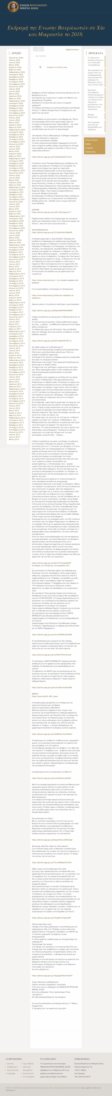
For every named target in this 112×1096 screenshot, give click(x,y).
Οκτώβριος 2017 (16, 312)
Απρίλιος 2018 (15, 298)
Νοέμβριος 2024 (16, 108)
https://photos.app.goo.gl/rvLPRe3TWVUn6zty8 (51, 655)
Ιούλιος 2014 (14, 406)
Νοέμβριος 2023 (16, 137)
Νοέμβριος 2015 (16, 367)
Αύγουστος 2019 (16, 259)
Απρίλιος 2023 (15, 154)
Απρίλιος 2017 (15, 326)
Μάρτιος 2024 (15, 127)
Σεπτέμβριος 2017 (17, 314)
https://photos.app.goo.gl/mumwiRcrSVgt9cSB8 (52, 687)
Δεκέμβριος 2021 (16, 192)
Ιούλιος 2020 (14, 233)
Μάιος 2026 (14, 65)
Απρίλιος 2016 (15, 355)
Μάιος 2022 (14, 180)
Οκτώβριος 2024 (16, 110)
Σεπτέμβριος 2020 (17, 228)
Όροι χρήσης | (87, 1088)
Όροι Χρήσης (28, 1064)
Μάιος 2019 (14, 266)
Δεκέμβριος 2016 (16, 336)
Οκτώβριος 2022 (16, 168)
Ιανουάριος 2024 (16, 132)
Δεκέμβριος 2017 (16, 307)
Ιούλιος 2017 (14, 319)
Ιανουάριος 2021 (16, 218)
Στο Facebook (29, 1077)
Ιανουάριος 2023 (16, 161)
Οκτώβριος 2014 (16, 398)
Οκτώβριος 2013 (16, 427)
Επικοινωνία (28, 1073)
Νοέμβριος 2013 (16, 425)
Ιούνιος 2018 (14, 293)
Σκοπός (10, 1064)
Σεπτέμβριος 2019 (17, 257)
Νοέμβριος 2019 (16, 252)
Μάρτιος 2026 (15, 70)
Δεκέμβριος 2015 (16, 365)
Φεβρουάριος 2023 (17, 158)
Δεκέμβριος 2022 (16, 163)
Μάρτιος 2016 (15, 358)
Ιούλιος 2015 (14, 377)
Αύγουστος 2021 (16, 202)
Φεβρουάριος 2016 (17, 360)
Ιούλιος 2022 (14, 175)
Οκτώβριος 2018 (16, 283)
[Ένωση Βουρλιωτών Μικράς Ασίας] (27, 6)
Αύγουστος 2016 (16, 346)
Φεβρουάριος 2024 (17, 130)
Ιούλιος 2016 (14, 348)
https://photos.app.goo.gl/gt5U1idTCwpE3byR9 (51, 563)
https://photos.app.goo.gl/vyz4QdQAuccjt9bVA (51, 778)
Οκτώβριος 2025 (16, 82)
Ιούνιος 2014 (14, 408)
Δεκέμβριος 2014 (16, 394)
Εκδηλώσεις (90, 152)
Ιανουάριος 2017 (16, 334)
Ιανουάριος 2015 (16, 391)
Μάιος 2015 (14, 382)
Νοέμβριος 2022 (16, 166)
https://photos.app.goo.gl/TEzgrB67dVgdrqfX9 (51, 918)
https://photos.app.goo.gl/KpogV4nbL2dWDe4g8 (52, 840)
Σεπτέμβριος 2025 (17, 84)
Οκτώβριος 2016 (16, 341)
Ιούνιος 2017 (14, 322)
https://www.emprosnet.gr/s (43, 280)
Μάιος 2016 (14, 353)
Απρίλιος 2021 (15, 211)
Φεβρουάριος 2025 (17, 101)
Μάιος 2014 (14, 410)
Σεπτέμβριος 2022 (17, 170)
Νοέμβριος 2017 (16, 310)
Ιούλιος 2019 (14, 262)
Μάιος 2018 (14, 295)
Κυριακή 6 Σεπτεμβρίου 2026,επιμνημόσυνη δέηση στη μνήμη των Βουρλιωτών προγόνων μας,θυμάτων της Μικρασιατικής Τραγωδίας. (95, 99)
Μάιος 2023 (14, 151)
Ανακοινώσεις (91, 140)
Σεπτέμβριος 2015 (17, 372)
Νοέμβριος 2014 (16, 396)
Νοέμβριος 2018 (16, 281)
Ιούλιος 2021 (14, 204)
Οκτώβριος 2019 (16, 254)
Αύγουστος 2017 (16, 317)
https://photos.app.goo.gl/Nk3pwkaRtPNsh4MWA (52, 310)
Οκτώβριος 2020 (16, 226)
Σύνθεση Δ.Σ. (12, 1067)
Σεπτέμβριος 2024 (17, 113)
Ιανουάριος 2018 (16, 305)
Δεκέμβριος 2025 (16, 77)
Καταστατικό (12, 1070)
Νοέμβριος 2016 (16, 338)
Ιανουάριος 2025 (16, 103)
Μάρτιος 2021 (15, 214)
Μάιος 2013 (14, 439)
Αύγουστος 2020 (16, 230)
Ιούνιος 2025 (14, 91)
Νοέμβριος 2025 (16, 79)
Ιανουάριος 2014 (16, 420)
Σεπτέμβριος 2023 (17, 142)
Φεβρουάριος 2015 (17, 389)
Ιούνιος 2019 (14, 264)
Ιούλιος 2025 (14, 89)
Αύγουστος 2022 (16, 173)
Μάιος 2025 (14, 94)
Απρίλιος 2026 (15, 67)
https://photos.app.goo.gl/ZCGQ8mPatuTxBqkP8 (52, 232)
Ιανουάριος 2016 (16, 362)
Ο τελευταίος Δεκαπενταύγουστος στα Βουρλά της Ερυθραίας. (96, 61)
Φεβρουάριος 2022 (17, 187)
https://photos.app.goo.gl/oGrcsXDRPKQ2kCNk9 (52, 634)
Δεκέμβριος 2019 (16, 250)
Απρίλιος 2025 (15, 96)
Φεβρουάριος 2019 (17, 274)
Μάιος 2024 (14, 122)
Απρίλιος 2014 (15, 413)
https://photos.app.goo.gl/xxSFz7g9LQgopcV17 (51, 212)
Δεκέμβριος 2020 (16, 221)
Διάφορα (89, 148)
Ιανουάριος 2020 (16, 247)
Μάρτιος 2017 (15, 329)
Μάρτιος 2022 (15, 185)
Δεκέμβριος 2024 (16, 106)
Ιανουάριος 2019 (16, 276)
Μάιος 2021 (14, 209)
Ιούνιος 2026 (14, 62)
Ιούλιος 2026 (14, 60)
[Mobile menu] (108, 6)
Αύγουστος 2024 (16, 115)
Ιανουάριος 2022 (16, 190)
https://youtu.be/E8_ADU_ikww (45, 696)
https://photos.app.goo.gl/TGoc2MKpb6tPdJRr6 (52, 862)
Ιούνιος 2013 (14, 437)
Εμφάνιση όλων (72, 49)
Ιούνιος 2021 (14, 206)
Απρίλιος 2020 (15, 240)
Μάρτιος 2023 (15, 156)
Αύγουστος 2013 (16, 432)
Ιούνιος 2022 (14, 178)
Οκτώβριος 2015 (16, 370)
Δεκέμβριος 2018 (16, 278)
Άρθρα (88, 144)
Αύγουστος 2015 (16, 374)
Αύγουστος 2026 (16, 58)
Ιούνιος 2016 (14, 350)
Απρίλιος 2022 (15, 182)
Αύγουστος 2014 (16, 403)
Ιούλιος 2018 (14, 290)
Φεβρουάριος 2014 (17, 418)
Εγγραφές (11, 1073)
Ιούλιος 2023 (14, 146)
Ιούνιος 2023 (14, 149)
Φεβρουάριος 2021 (17, 216)
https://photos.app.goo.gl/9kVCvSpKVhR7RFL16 (52, 341)
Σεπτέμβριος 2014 (17, 401)
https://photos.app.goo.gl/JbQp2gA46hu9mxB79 (52, 976)
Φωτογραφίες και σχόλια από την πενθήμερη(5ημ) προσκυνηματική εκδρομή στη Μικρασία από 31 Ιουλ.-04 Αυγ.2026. (96, 77)
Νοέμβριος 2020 (16, 223)
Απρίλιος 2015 (15, 384)
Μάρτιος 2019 (15, 271)
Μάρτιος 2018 (15, 300)
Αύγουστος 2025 (16, 86)
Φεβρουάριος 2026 (17, 72)
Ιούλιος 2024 (14, 118)
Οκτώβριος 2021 (16, 197)
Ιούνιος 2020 (14, 235)
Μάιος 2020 (14, 238)
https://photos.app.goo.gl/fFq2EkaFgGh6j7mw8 (52, 157)
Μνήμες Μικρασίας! (92, 115)
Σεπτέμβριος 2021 (17, 199)
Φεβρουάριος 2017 (17, 331)
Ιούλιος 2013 (14, 434)
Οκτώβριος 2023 (16, 139)
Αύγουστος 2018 (16, 288)
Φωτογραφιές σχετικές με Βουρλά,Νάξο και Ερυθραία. (95, 126)
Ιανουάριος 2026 (16, 74)
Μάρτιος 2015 (15, 386)
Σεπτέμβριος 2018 (17, 286)
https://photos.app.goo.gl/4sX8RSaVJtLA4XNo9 (52, 734)
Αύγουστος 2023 (16, 144)
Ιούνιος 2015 (14, 379)
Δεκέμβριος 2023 (16, 134)
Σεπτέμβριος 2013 (17, 430)
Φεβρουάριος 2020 (17, 245)
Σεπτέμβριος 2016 (17, 343)
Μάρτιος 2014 (15, 415)
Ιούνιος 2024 (14, 120)
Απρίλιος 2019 (15, 269)
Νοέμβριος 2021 (16, 194)
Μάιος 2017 (14, 324)
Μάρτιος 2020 (15, 242)
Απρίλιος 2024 (15, 125)
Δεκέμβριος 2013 (16, 422)
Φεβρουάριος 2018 (17, 302)
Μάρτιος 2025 (15, 98)
